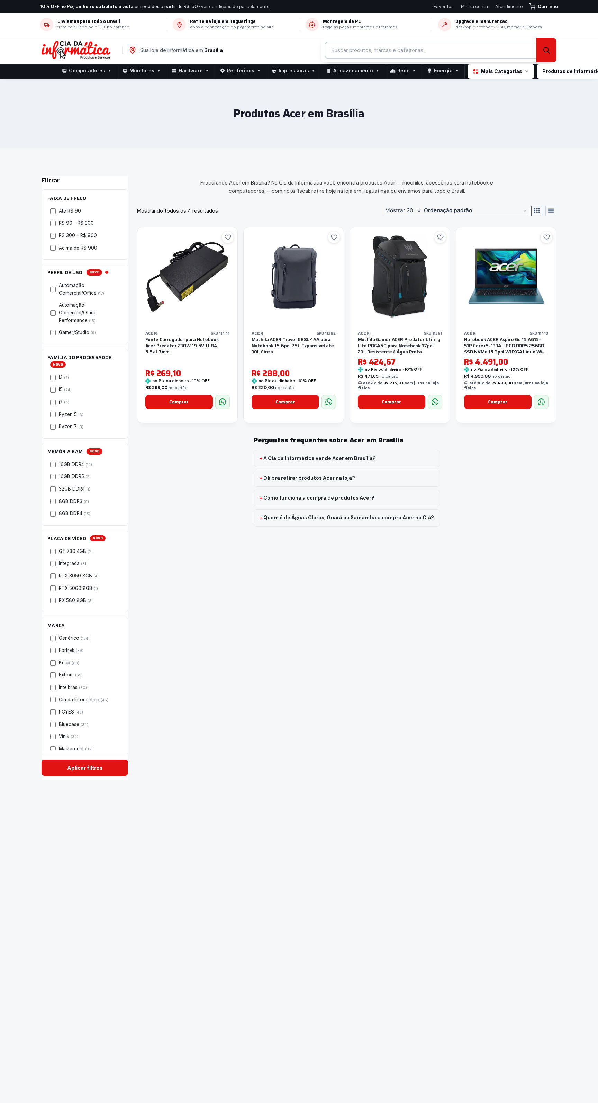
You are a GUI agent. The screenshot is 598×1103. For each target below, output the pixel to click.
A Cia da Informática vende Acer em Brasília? (319, 458)
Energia (443, 70)
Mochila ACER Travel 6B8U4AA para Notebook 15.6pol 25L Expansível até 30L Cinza (293, 346)
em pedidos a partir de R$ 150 (155, 6)
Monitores (141, 70)
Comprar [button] (179, 401)
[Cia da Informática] (79, 50)
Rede (403, 70)
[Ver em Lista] (550, 211)
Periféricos (240, 70)
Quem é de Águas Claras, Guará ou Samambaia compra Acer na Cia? (348, 517)
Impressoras (294, 70)
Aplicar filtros (85, 768)
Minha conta (474, 6)
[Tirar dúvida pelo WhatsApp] (222, 402)
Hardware (191, 70)
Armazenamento (353, 70)
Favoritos (444, 6)
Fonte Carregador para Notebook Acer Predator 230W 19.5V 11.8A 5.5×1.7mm (182, 346)
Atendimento (509, 6)
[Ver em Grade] (536, 211)
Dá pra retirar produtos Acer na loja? (309, 478)
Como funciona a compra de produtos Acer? (318, 498)
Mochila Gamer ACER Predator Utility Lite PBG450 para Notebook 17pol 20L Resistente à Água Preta (399, 346)
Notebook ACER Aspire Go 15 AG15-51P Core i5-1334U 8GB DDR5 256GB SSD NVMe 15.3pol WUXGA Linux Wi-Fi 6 (506, 348)
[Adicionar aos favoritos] (227, 237)
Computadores (87, 70)
